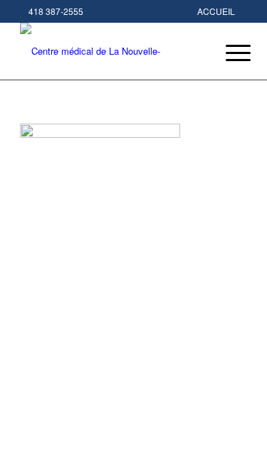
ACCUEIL (216, 11)
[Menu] (227, 52)
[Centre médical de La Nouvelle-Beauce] (110, 51)
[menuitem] (227, 52)
